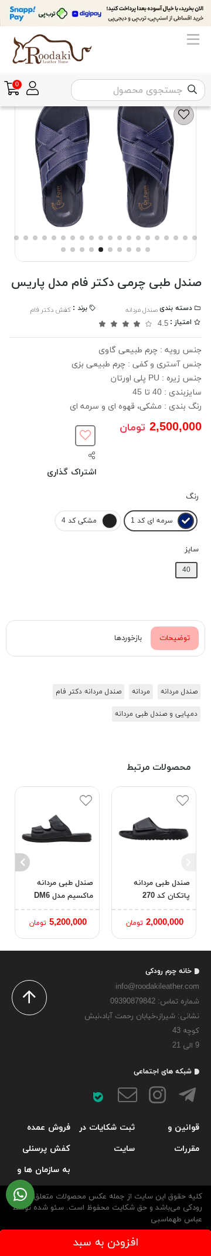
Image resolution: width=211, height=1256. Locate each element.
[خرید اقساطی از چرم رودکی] (105, 13)
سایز (192, 549)
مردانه (141, 691)
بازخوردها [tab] (128, 638)
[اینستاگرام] (157, 1097)
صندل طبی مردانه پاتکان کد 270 (162, 889)
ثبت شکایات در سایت (107, 1138)
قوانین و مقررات (183, 1138)
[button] (188, 863)
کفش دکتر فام (50, 310)
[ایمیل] (127, 1097)
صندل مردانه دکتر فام (88, 691)
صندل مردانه (141, 310)
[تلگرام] (187, 1097)
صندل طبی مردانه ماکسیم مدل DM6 (63, 889)
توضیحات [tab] (174, 638)
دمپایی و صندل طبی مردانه (156, 714)
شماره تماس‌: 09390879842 (154, 1001)
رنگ (192, 496)
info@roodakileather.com (157, 987)
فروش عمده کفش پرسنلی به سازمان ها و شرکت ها (43, 1159)
